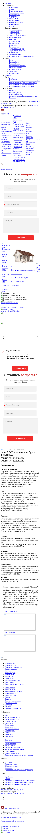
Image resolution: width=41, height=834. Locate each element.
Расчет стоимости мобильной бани (21, 86)
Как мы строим (14, 15)
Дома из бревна (14, 34)
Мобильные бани (15, 68)
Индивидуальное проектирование (21, 56)
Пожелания (9, 734)
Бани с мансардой (15, 69)
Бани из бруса (14, 62)
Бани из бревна (14, 64)
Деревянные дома (15, 30)
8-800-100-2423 (6, 790)
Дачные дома (14, 43)
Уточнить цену (20, 368)
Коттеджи (12, 39)
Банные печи (14, 73)
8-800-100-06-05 (6, 794)
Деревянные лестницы (17, 51)
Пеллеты (8, 706)
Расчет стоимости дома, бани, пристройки (24, 81)
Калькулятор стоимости (9, 303)
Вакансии (12, 98)
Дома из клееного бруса (17, 35)
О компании (13, 7)
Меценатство (10, 751)
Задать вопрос (10, 745)
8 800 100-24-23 (34, 102)
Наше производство (16, 13)
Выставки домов (15, 92)
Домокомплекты (15, 54)
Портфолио (13, 17)
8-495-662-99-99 (17, 790)
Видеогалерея (14, 20)
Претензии (9, 736)
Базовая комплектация (13, 742)
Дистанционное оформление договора (23, 96)
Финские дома (14, 41)
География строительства (14, 747)
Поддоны (8, 705)
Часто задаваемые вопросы (14, 749)
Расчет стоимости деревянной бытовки (23, 83)
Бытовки (8, 699)
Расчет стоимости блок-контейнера (21, 85)
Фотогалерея (13, 18)
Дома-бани (13, 45)
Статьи (11, 26)
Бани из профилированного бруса (23, 270)
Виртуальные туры (16, 22)
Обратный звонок (15, 94)
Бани (11, 60)
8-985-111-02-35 (18, 794)
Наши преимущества (16, 11)
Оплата (7, 779)
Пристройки (13, 52)
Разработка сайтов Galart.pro (11, 817)
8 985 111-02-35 (10, 107)
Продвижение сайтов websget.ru (12, 821)
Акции (11, 9)
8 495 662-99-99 (6, 103)
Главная (8, 3)
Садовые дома (14, 47)
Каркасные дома (15, 37)
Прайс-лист (13, 79)
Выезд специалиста (12, 753)
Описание (20, 450)
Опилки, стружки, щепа (13, 708)
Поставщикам (14, 24)
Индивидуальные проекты (14, 684)
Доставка (8, 740)
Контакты (12, 90)
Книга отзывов (10, 744)
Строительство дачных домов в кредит (19, 755)
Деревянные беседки (16, 49)
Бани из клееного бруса (17, 66)
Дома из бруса (14, 32)
